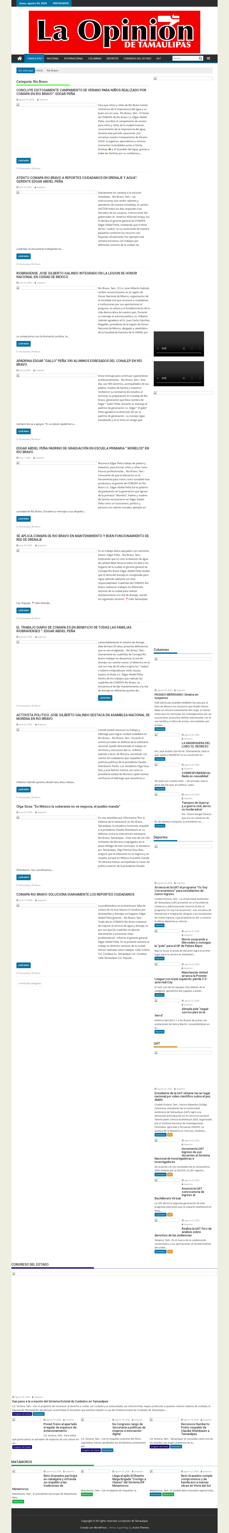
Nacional (53, 58)
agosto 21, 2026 (191, 1220)
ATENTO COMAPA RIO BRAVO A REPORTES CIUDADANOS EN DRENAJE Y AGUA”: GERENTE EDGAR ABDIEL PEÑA (76, 179)
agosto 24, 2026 (164, 690)
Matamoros (18, 1501)
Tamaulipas (34, 58)
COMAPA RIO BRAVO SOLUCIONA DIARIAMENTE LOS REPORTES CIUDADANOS (75, 894)
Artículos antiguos (31, 983)
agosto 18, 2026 (122, 1419)
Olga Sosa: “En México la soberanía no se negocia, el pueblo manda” (68, 806)
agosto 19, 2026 (53, 1419)
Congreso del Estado (137, 58)
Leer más (23, 160)
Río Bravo (36, 168)
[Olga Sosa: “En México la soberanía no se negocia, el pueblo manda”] (56, 817)
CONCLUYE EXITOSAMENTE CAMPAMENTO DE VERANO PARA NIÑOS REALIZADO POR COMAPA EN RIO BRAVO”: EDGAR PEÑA (81, 92)
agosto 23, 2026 (164, 1088)
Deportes (113, 58)
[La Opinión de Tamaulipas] (114, 52)
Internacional (73, 58)
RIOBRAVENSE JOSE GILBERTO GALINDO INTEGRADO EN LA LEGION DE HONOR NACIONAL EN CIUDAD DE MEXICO (76, 275)
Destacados (24, 168)
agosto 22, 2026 (164, 883)
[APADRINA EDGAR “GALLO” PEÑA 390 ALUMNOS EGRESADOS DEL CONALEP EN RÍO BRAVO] (56, 375)
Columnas (94, 58)
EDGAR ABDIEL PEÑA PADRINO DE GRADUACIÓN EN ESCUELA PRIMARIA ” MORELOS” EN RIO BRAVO (82, 450)
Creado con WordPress (93, 1527)
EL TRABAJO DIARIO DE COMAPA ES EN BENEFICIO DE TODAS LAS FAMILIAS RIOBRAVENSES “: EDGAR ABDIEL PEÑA (73, 629)
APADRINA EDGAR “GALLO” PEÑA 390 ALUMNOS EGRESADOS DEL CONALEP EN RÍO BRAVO (79, 363)
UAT (158, 58)
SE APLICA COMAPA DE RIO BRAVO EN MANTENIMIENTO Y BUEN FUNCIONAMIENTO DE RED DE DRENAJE (82, 538)
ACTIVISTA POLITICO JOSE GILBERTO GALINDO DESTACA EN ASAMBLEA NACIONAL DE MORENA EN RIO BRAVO (83, 717)
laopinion (43, 99)
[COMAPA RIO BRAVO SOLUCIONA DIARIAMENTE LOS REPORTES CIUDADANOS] (56, 905)
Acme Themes (141, 1527)
